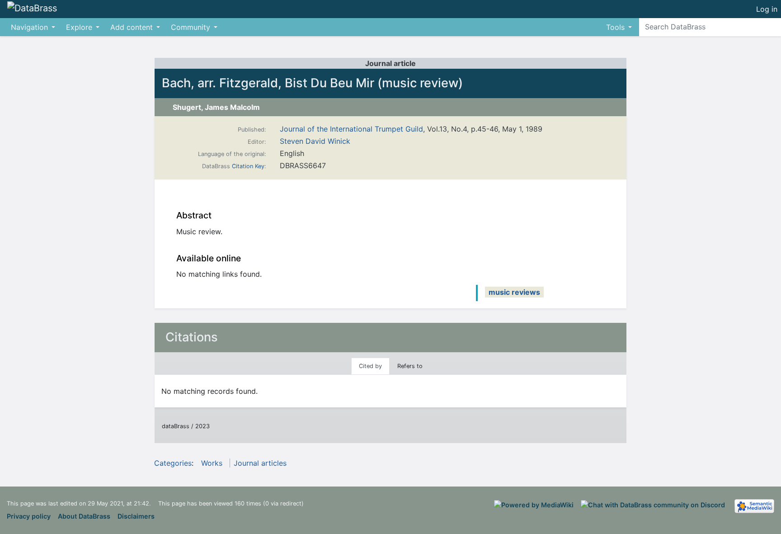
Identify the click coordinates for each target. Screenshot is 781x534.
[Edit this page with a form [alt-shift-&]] (728, 9)
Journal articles (260, 463)
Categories (173, 463)
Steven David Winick (315, 141)
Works (211, 463)
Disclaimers (136, 516)
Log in (766, 9)
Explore (79, 27)
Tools (615, 27)
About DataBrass (84, 516)
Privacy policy (29, 516)
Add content (131, 27)
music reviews (514, 292)
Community (190, 27)
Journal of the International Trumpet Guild (351, 128)
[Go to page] (772, 26)
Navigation (29, 27)
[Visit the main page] (32, 8)
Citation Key (248, 166)
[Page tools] (744, 9)
